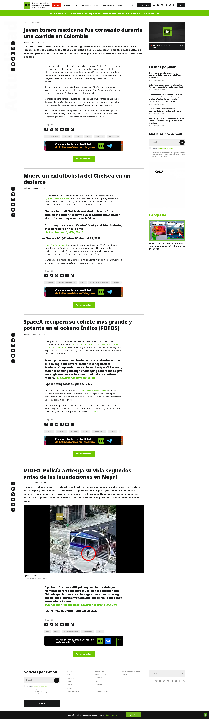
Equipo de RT (122, 5)
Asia (47, 632)
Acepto (162, 148)
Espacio (85, 431)
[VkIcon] (154, 5)
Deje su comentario (84, 159)
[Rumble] (158, 5)
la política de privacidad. (165, 148)
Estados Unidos (99, 431)
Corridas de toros (52, 136)
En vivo (56, 5)
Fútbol (82, 283)
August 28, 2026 (89, 238)
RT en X (42, 703)
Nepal (100, 632)
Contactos (98, 678)
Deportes (49, 283)
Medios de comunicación (99, 283)
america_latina (113, 136)
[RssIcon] (183, 681)
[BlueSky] (170, 5)
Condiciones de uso (101, 691)
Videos (69, 681)
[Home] (27, 5)
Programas (84, 5)
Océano (112, 431)
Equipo (97, 681)
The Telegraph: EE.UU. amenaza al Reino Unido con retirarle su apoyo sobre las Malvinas (166, 120)
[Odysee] (164, 681)
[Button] (132, 5)
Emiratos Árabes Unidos (66, 283)
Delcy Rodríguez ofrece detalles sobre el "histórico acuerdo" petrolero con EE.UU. (166, 86)
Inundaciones (88, 632)
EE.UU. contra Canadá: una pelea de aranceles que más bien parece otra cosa (167, 246)
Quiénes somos (100, 674)
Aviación (49, 431)
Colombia (67, 136)
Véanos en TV (143, 5)
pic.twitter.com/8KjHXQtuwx (97, 605)
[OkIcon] (173, 5)
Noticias (67, 5)
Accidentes (99, 136)
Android (125, 674)
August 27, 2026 (81, 384)
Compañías (61, 431)
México (78, 136)
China (56, 632)
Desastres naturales (70, 632)
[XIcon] (162, 5)
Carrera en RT (99, 688)
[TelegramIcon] (166, 5)
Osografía (157, 215)
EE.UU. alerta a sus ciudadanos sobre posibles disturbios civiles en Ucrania (165, 110)
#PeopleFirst (69, 605)
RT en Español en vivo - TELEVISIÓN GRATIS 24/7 (167, 46)
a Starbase (93, 411)
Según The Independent (55, 245)
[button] (167, 32)
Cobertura (98, 684)
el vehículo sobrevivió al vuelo (93, 390)
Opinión (97, 5)
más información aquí (113, 715)
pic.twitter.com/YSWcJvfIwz (76, 378)
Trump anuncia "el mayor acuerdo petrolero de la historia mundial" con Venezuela (165, 75)
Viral (75, 5)
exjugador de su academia (56, 198)
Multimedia (107, 5)
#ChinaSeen (52, 605)
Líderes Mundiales (73, 691)
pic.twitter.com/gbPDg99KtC (63, 232)
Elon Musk (74, 431)
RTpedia (69, 688)
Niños (88, 136)
